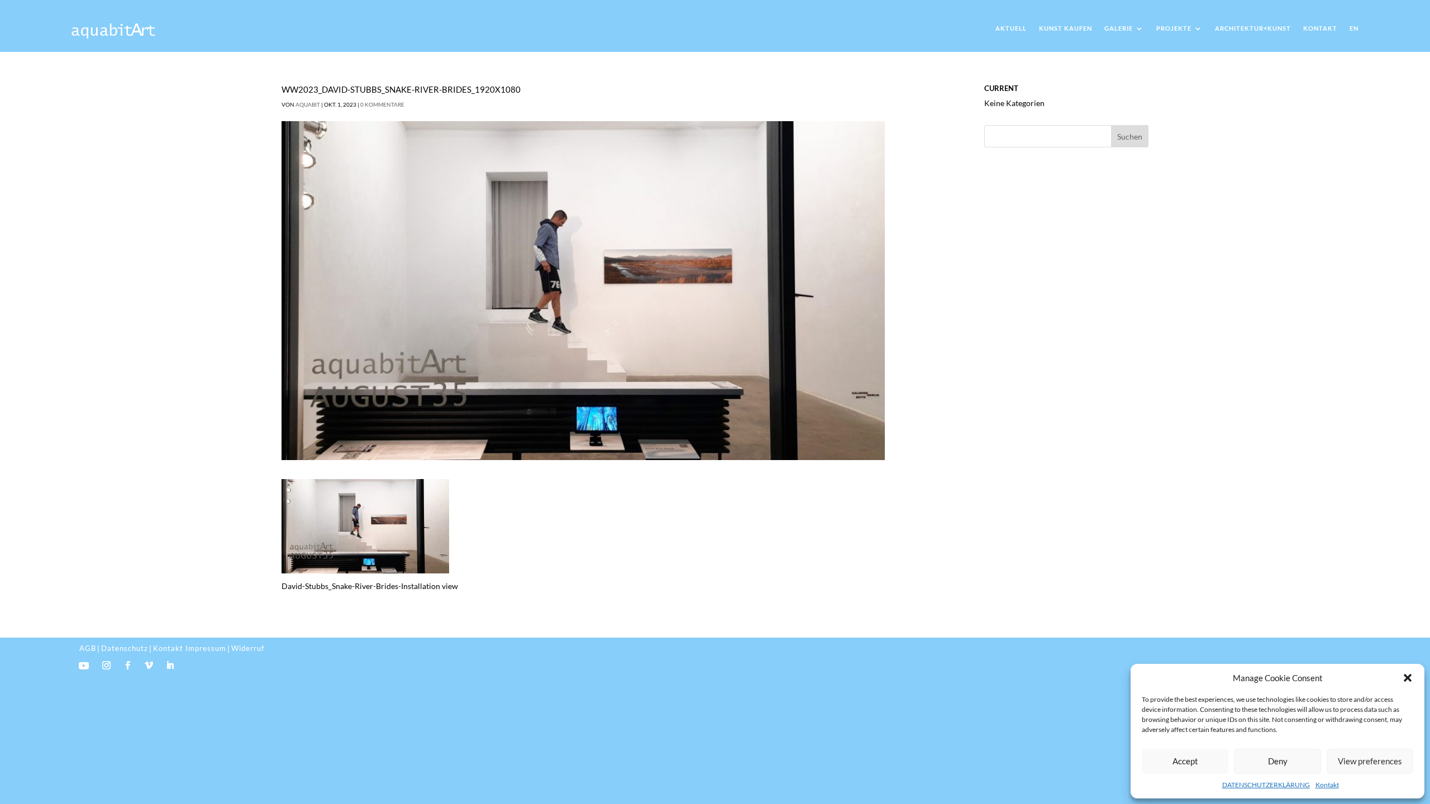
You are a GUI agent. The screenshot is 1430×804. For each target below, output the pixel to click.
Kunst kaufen (1065, 28)
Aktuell (1011, 28)
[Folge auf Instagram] (106, 665)
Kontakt (1327, 785)
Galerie (1118, 28)
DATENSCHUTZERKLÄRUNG (1266, 785)
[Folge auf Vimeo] (149, 665)
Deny (1278, 761)
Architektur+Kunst (1253, 28)
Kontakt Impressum (189, 648)
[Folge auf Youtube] (84, 665)
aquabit (307, 104)
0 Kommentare (382, 104)
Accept (1185, 761)
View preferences (1370, 761)
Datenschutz (124, 648)
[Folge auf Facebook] (128, 665)
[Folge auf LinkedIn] (170, 665)
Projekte (1173, 28)
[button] (1407, 677)
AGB (87, 648)
